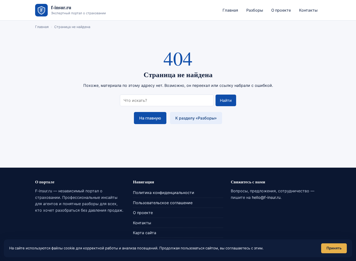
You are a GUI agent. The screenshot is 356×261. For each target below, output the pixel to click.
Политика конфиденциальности (163, 192)
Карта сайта (144, 232)
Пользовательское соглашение (163, 202)
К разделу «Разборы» (196, 118)
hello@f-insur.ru (266, 197)
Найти (226, 100)
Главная (230, 10)
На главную (150, 118)
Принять (333, 248)
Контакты (308, 10)
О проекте (281, 10)
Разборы (254, 10)
